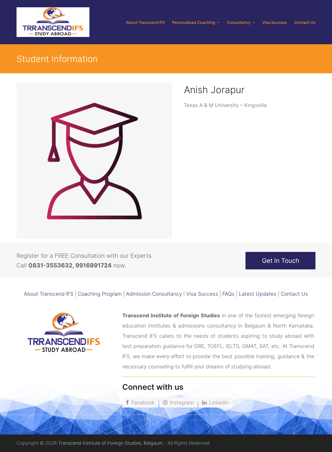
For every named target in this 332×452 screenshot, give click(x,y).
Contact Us (294, 294)
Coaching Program (100, 294)
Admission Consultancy (154, 294)
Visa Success (202, 294)
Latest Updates (257, 294)
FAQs (228, 294)
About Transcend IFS (48, 294)
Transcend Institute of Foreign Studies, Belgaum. (111, 443)
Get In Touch (280, 260)
